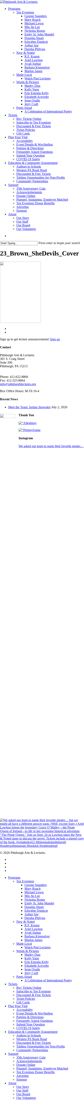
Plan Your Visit (18, 1006)
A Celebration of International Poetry (48, 980)
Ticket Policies (25, 998)
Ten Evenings (25, 881)
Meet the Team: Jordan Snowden (29, 407)
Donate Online (25, 1064)
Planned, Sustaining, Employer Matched (42, 1068)
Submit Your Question (30, 1024)
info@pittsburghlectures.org (18, 384)
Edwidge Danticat (36, 910)
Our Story (22, 1087)
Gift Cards (23, 1002)
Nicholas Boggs (34, 899)
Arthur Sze (31, 914)
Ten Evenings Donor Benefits (35, 1072)
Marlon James (33, 940)
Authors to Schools (28, 1035)
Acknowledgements (29, 1061)
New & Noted (25, 921)
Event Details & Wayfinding (34, 1013)
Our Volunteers (26, 1098)
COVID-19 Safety (28, 1028)
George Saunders (35, 885)
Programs (14, 877)
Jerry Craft (31, 973)
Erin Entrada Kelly (36, 962)
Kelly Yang (31, 958)
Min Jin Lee (32, 896)
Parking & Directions (30, 1017)
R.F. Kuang (32, 925)
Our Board (23, 1094)
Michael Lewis (34, 892)
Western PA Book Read (31, 1039)
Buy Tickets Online (28, 987)
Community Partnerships (32, 1050)
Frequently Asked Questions (34, 1020)
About (12, 1083)
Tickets (12, 984)
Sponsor (21, 1079)
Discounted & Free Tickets (33, 995)
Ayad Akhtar (32, 932)
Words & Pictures (27, 951)
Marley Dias (32, 954)
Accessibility (24, 1009)
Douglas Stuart (34, 907)
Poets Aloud (24, 976)
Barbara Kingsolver (37, 936)
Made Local (24, 943)
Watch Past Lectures (37, 947)
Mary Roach (32, 888)
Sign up (55, 339)
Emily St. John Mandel (39, 903)
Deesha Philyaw (34, 918)
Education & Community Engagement (32, 1031)
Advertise (22, 1076)
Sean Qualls (32, 969)
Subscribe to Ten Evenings (33, 991)
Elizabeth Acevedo (36, 965)
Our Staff (22, 1090)
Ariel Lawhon (33, 929)
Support (13, 1053)
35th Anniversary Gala (30, 1057)
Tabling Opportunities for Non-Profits (40, 1046)
